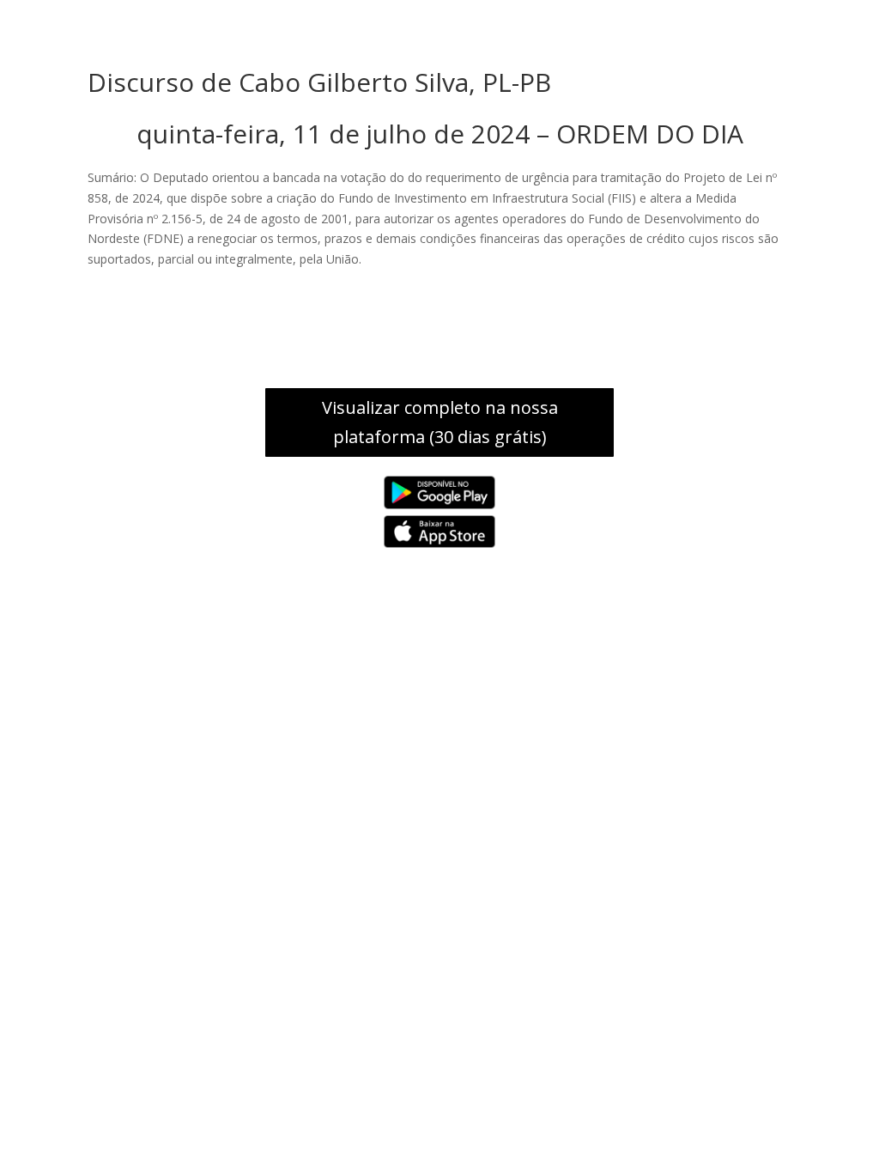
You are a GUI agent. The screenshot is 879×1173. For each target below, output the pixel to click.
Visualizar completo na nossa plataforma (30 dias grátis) (440, 422)
